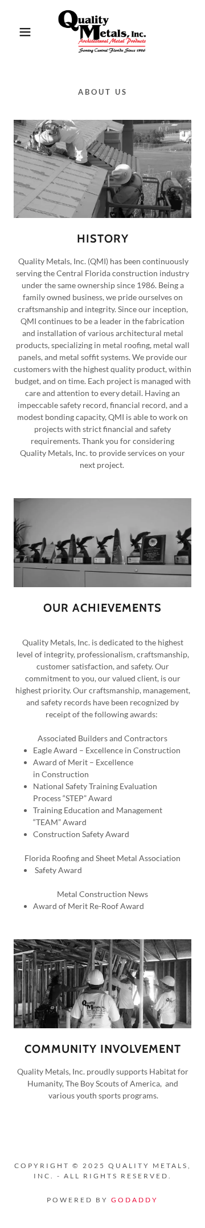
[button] (16, 32)
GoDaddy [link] (134, 1199)
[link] (102, 32)
